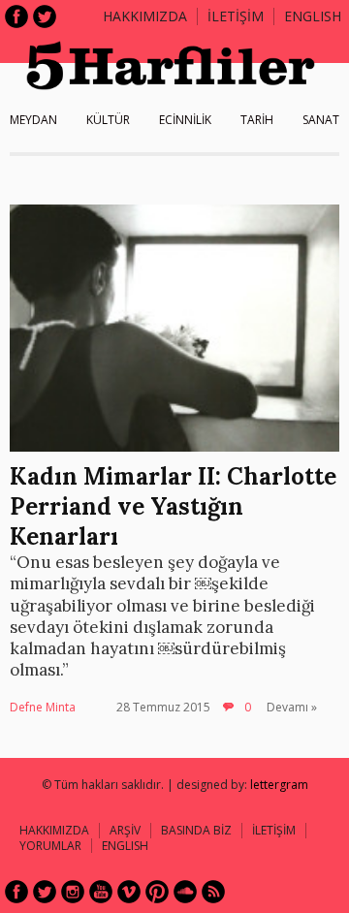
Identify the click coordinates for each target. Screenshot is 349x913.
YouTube (100, 891)
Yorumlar (50, 845)
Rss (213, 891)
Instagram (72, 891)
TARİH (256, 119)
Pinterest (157, 891)
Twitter (44, 16)
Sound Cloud (185, 891)
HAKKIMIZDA (54, 830)
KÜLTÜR (108, 119)
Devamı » (292, 707)
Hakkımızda (145, 16)
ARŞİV (125, 830)
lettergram (279, 784)
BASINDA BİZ (196, 830)
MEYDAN (33, 119)
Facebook (16, 16)
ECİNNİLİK (185, 119)
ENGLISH (312, 16)
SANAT (320, 119)
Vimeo (129, 891)
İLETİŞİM (235, 16)
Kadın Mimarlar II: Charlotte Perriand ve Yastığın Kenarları (173, 506)
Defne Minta (43, 707)
